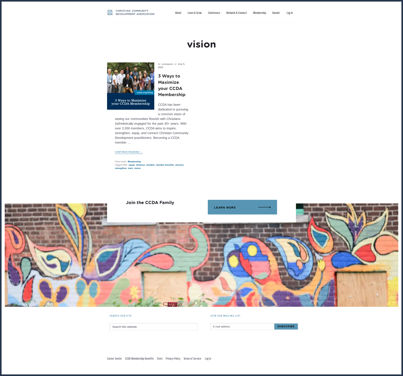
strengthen (121, 168)
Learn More (225, 207)
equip (132, 165)
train (130, 168)
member (150, 165)
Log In (290, 13)
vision (137, 168)
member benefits (165, 165)
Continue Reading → (129, 152)
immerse (140, 165)
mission (179, 165)
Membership (134, 161)
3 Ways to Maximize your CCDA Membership (171, 85)
